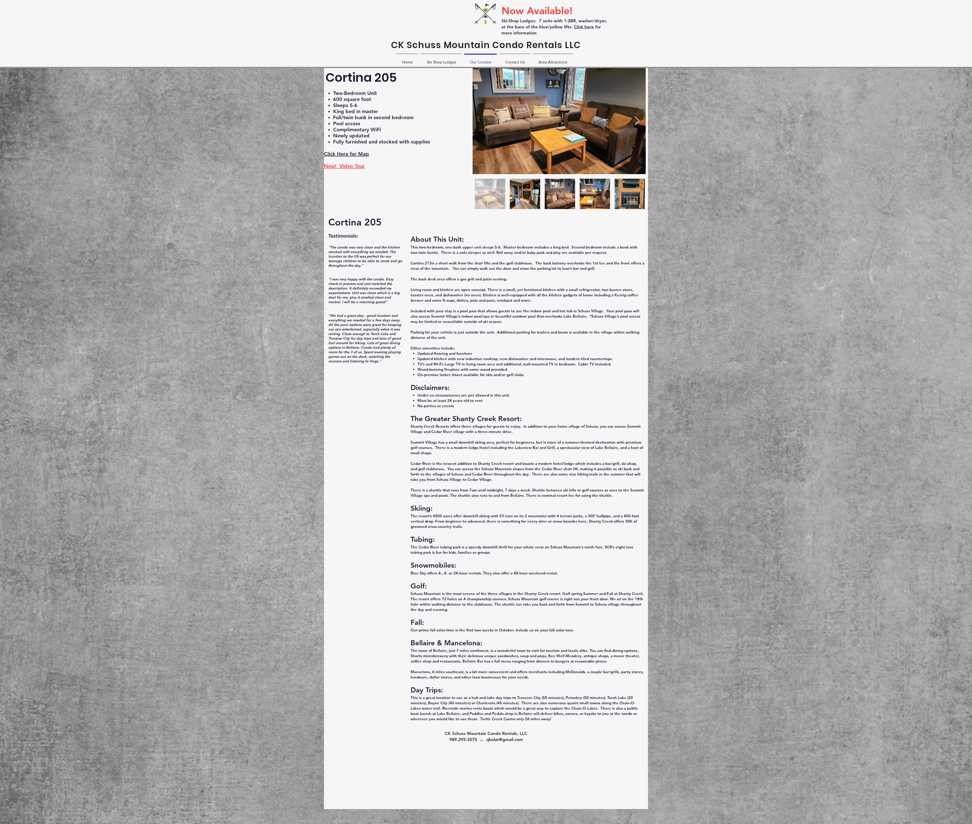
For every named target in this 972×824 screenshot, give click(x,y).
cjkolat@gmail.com (504, 739)
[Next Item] (637, 121)
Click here (584, 26)
